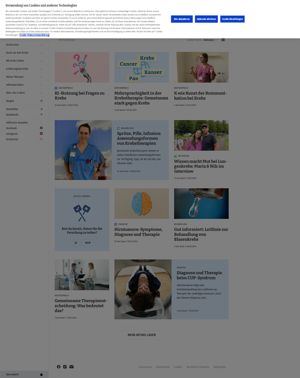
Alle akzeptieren (182, 19)
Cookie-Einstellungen (232, 19)
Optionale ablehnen (206, 19)
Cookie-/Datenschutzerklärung (34, 35)
